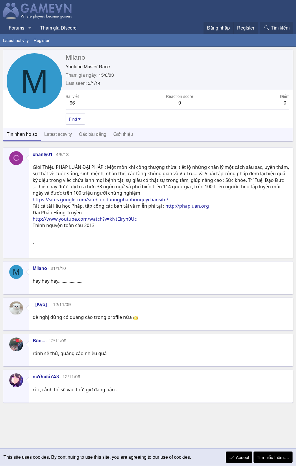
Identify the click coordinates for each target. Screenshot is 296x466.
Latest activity (16, 40)
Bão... (39, 340)
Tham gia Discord (58, 27)
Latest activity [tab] (58, 134)
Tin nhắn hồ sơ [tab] (22, 134)
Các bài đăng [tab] (92, 134)
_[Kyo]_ (41, 304)
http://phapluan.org (187, 206)
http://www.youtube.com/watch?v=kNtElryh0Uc (85, 219)
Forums (16, 27)
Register (41, 40)
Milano (40, 268)
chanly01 (43, 154)
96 (72, 102)
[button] (30, 28)
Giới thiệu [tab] (123, 134)
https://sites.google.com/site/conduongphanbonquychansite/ (100, 199)
